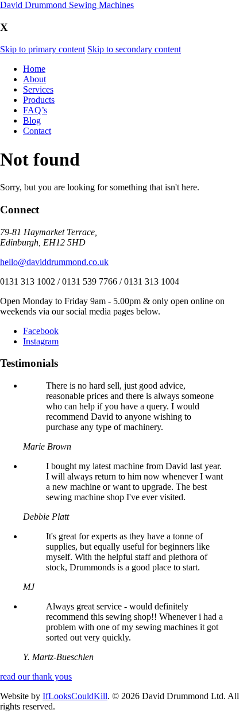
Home (34, 69)
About (34, 79)
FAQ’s (35, 110)
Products (39, 100)
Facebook (41, 331)
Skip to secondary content (134, 49)
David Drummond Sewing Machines (67, 5)
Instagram (41, 341)
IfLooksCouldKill (75, 696)
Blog (32, 120)
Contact (37, 131)
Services (38, 89)
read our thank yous (36, 676)
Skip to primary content (42, 49)
